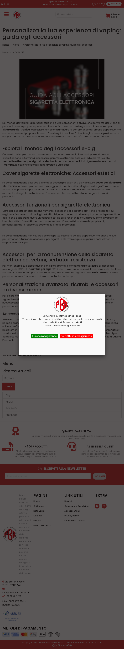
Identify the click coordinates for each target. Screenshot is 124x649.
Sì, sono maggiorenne (44, 336)
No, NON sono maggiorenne (76, 336)
